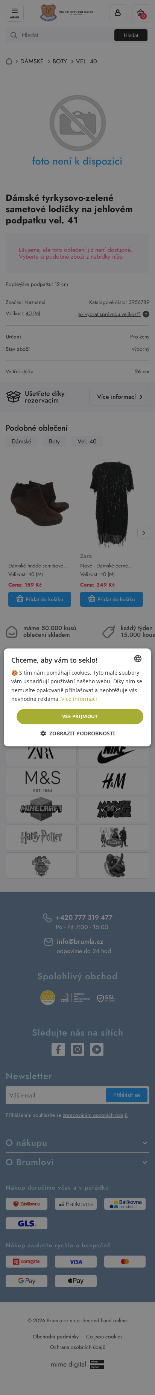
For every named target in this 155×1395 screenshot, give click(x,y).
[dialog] (77, 697)
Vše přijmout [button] (80, 716)
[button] (77, 733)
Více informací (79, 698)
